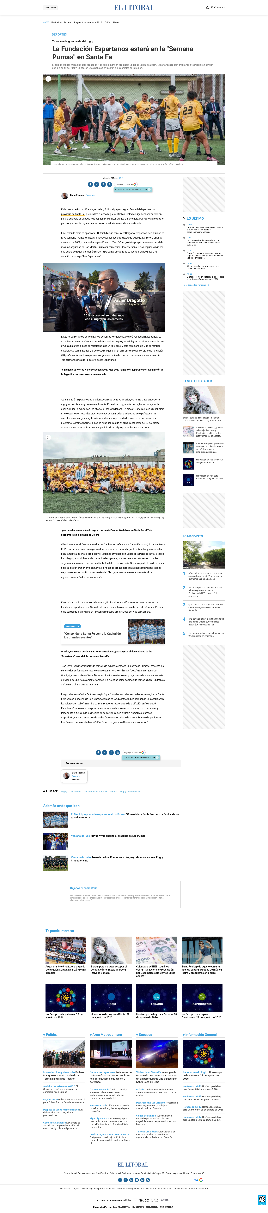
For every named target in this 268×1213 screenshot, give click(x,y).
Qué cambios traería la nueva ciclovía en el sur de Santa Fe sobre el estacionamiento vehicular (205, 228)
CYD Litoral (115, 1173)
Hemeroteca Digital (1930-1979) (76, 1188)
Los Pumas (75, 791)
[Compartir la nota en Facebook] (90, 184)
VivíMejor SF (158, 1173)
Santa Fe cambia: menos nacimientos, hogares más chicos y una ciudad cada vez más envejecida (205, 254)
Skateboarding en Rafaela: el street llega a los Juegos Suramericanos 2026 (205, 276)
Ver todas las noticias (195, 285)
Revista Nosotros (86, 1173)
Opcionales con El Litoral (185, 1188)
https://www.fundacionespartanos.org (82, 355)
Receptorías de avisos (104, 1188)
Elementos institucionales (158, 1188)
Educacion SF (197, 1173)
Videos (113, 791)
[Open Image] (48, 79)
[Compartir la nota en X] (97, 184)
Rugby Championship (130, 791)
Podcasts (126, 1173)
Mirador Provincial (142, 1173)
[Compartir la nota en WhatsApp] (103, 184)
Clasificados (102, 1173)
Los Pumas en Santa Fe (95, 791)
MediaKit (203, 1188)
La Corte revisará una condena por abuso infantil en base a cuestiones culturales (203, 241)
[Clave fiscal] (262, 1204)
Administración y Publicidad (130, 1188)
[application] (104, 297)
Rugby (64, 791)
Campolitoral (70, 1173)
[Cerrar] (149, 189)
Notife (186, 1173)
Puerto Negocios (174, 1173)
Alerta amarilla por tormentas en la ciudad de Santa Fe (203, 266)
